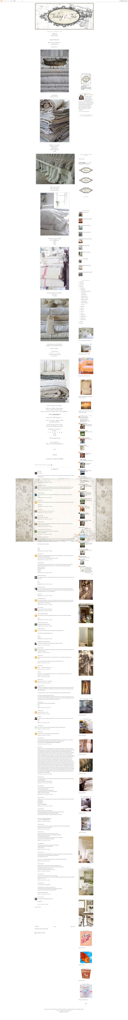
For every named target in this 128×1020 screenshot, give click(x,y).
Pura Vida (39, 607)
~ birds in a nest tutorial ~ (86, 232)
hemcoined (40, 897)
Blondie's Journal (41, 575)
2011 (81, 285)
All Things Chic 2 (41, 485)
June (82, 311)
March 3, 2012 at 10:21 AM (44, 682)
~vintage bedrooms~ (84, 302)
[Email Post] (51, 464)
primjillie (39, 500)
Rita (38, 716)
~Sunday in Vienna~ (84, 299)
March (82, 306)
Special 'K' (39, 647)
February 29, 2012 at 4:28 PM (45, 550)
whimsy (86, 521)
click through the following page (46, 781)
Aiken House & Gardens (84, 437)
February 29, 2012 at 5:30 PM (45, 595)
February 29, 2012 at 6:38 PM (45, 610)
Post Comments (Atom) (44, 928)
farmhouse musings (84, 430)
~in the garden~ (83, 294)
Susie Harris (82, 527)
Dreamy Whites (83, 566)
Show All (92, 574)
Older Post (73, 926)
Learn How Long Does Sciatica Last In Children (46, 869)
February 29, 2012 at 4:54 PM (45, 572)
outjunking (39, 515)
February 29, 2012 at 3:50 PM (45, 526)
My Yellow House (83, 556)
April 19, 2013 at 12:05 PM (44, 871)
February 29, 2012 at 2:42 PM (45, 482)
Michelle (39, 679)
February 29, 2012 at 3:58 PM (45, 534)
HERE (61, 459)
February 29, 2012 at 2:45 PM (45, 490)
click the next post (41, 847)
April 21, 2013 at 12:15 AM (44, 894)
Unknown (39, 553)
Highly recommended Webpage (44, 792)
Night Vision (87, 514)
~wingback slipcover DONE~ (87, 272)
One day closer (88, 528)
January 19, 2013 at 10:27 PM (45, 774)
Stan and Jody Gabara (42, 613)
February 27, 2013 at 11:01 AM (45, 794)
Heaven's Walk (40, 587)
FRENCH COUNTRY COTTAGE (86, 498)
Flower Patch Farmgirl (84, 513)
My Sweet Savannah (84, 484)
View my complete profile (84, 111)
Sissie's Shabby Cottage (42, 537)
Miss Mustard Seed (83, 419)
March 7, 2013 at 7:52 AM (44, 849)
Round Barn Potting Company (85, 520)
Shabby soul (40, 492)
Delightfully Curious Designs (43, 641)
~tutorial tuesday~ (85, 258)
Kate (38, 471)
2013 (81, 321)
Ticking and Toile (89, 94)
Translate (87, 164)
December (83, 319)
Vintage (39, 731)
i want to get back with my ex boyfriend (53, 742)
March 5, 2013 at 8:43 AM (44, 829)
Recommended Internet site (43, 892)
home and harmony (83, 480)
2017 (81, 323)
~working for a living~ (84, 297)
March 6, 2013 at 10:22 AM (44, 840)
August (82, 314)
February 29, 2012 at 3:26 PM (45, 506)
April (82, 308)
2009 (81, 281)
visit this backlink (51, 838)
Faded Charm (40, 628)
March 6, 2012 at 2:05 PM (44, 722)
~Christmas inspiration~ (86, 252)
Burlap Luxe (40, 685)
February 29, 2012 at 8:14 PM (45, 638)
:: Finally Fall (87, 535)
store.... (56, 356)
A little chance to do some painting (86, 460)
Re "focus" (87, 446)
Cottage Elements (83, 491)
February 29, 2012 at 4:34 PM (45, 559)
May (82, 309)
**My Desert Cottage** (84, 549)
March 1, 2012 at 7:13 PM (44, 662)
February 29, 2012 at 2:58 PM (45, 497)
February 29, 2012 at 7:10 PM (45, 619)
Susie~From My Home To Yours (43, 529)
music (44, 878)
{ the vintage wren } (83, 534)
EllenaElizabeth (40, 598)
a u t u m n (87, 560)
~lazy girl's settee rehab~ (86, 265)
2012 (81, 286)
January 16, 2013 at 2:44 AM (44, 744)
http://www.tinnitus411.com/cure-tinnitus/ (45, 827)
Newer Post (37, 926)
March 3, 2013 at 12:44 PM (44, 821)
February (82, 289)
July (82, 313)
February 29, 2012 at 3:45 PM (45, 512)
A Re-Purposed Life (83, 542)
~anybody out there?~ (86, 245)
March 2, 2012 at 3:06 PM (44, 676)
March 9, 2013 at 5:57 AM (44, 860)
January (82, 288)
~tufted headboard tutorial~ (87, 238)
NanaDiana (40, 521)
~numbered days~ (84, 301)
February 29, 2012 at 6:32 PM (45, 604)
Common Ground (83, 445)
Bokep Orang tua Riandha (85, 557)
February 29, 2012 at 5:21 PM (45, 584)
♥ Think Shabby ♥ (83, 476)
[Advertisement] (45, 916)
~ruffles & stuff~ (83, 292)
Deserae (39, 655)
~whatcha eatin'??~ (84, 296)
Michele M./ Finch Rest (42, 622)
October (82, 318)
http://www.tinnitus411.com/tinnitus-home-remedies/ (57, 859)
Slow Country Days (88, 431)
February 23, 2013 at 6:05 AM (45, 782)
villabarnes (82, 462)
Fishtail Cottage (83, 469)
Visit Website (44, 804)
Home (55, 926)
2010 (81, 283)
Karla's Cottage (83, 459)
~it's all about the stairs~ (86, 225)
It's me (39, 509)
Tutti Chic (39, 725)
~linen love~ (55, 34)
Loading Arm (40, 901)
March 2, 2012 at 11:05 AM (44, 669)
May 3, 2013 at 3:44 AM (43, 904)
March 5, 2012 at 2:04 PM (44, 713)
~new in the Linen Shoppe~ (86, 291)
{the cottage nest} (83, 423)
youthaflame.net (48, 818)
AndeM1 (39, 665)
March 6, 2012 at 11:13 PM (44, 735)
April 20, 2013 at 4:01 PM (44, 880)
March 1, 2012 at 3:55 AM (44, 645)
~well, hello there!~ (85, 212)
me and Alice (82, 559)
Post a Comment (38, 907)
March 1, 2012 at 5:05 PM (44, 652)
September (83, 316)
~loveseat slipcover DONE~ (87, 218)
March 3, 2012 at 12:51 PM (44, 707)
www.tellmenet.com (46, 819)
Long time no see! (88, 550)
